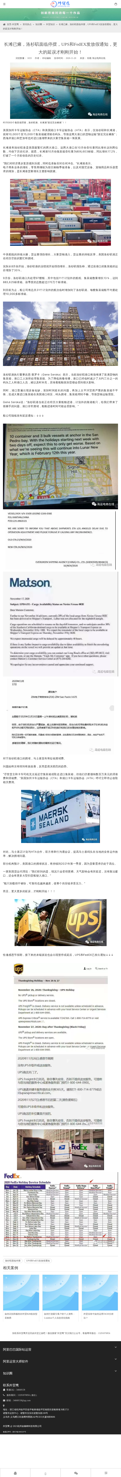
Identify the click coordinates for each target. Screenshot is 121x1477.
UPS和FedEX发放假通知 (38, 1261)
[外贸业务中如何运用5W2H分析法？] (100, 1292)
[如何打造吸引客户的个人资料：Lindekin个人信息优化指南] (60, 1292)
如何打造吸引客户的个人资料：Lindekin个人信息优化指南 (59, 1316)
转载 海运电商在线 (96, 58)
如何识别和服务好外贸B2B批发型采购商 (21, 1316)
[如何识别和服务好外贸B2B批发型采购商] (21, 1292)
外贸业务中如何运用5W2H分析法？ (99, 1316)
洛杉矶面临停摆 (12, 1261)
